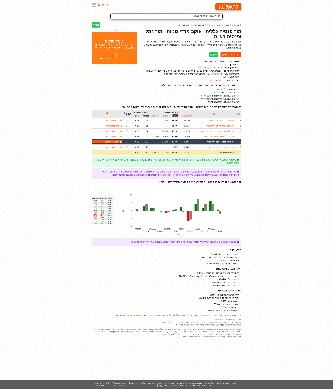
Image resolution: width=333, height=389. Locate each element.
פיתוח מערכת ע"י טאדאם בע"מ (119, 384)
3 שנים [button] (165, 116)
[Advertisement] (166, 359)
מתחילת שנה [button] (186, 116)
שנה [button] (175, 116)
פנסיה (226, 65)
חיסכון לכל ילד (161, 383)
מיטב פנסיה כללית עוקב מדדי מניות (220, 126)
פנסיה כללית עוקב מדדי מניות (209, 68)
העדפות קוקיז (164, 386)
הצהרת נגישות (194, 386)
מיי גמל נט (235, 383)
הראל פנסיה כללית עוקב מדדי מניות (220, 147)
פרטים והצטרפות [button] (112, 120)
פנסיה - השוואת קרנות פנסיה (218, 25)
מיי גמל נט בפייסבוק (179, 386)
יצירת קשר (135, 383)
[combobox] (166, 16)
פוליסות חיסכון (181, 383)
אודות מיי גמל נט (147, 383)
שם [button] (214, 114)
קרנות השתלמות (195, 383)
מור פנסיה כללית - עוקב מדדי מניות (220, 142)
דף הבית (235, 25)
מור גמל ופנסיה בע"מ (217, 80)
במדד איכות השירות (138, 315)
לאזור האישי (229, 325)
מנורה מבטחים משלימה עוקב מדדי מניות (218, 136)
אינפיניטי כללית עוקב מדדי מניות (221, 120)
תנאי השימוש (207, 386)
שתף (96, 25)
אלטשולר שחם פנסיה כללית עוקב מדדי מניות (217, 131)
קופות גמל (225, 383)
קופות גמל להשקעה (211, 383)
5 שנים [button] (155, 116)
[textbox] (166, 15)
